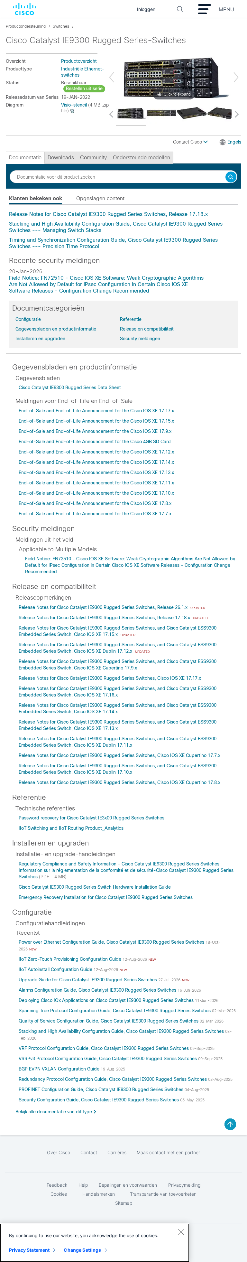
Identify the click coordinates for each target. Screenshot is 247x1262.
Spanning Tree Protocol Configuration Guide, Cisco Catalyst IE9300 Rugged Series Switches (115, 1010)
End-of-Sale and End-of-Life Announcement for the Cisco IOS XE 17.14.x (96, 462)
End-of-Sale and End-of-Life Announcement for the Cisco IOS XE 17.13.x (96, 472)
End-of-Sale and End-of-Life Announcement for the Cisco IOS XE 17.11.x (96, 482)
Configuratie (28, 319)
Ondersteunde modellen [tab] (141, 157)
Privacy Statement (29, 1250)
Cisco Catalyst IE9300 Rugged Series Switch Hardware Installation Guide (95, 887)
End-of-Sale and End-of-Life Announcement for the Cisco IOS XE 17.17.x (96, 410)
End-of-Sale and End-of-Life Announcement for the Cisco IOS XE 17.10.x (96, 493)
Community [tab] (93, 157)
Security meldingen (140, 338)
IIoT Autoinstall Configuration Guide (56, 969)
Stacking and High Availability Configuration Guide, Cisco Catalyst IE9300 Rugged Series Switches (122, 1031)
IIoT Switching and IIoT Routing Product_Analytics (71, 828)
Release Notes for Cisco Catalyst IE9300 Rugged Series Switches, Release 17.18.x (108, 214)
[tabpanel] (123, 230)
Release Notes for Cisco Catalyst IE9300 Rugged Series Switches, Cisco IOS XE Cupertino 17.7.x (119, 755)
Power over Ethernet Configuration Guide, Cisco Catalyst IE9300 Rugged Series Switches (112, 942)
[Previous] (111, 77)
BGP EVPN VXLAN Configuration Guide (60, 1068)
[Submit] (230, 177)
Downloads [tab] (61, 157)
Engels (234, 142)
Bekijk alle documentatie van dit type (53, 1111)
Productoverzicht (79, 61)
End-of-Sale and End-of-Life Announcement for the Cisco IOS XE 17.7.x (95, 513)
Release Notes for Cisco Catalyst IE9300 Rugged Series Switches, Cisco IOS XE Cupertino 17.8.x (119, 782)
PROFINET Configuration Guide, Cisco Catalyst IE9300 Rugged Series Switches (102, 1089)
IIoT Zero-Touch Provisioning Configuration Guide (71, 959)
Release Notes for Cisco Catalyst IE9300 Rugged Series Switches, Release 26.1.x (104, 607)
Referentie (131, 319)
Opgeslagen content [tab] (100, 198)
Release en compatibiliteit (147, 329)
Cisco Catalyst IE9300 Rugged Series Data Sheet (70, 387)
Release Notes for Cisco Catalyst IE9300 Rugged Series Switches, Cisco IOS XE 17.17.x (110, 678)
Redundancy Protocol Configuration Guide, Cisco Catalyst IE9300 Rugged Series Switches (113, 1079)
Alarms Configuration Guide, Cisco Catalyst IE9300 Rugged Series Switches (98, 990)
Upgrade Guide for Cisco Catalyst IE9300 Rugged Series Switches (88, 979)
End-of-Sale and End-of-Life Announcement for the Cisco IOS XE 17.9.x (95, 431)
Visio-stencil (74, 105)
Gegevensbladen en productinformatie (55, 329)
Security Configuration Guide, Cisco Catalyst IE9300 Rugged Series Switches (99, 1099)
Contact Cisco (188, 142)
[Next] (236, 77)
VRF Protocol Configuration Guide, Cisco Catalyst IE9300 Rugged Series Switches (104, 1048)
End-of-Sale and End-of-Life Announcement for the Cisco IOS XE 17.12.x (96, 451)
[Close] (181, 1232)
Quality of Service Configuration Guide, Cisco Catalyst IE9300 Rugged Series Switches (109, 1021)
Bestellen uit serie (84, 88)
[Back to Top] (230, 1124)
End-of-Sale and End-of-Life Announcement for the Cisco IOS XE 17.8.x (95, 503)
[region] (94, 1242)
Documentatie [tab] (25, 157)
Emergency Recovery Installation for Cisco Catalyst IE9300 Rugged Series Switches (106, 897)
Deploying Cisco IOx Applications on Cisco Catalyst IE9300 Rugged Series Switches (107, 1000)
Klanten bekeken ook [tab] (35, 198)
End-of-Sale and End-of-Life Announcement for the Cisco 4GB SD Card (95, 441)
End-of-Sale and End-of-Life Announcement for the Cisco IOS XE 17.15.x (96, 421)
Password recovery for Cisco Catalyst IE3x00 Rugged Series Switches (91, 817)
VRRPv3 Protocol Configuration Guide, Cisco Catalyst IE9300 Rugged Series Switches (108, 1058)
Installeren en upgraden (40, 338)
